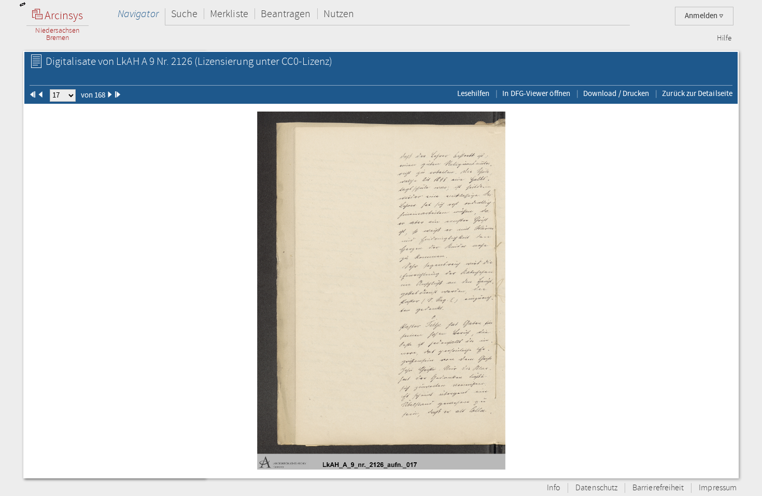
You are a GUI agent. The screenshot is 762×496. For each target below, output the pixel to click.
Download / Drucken (616, 93)
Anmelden (702, 16)
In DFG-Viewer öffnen (536, 93)
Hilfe (724, 38)
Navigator (138, 13)
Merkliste (229, 13)
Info (553, 488)
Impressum (718, 488)
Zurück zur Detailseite (697, 93)
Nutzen (338, 13)
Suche (184, 13)
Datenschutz (596, 488)
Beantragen (286, 13)
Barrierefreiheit (658, 488)
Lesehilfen (473, 93)
